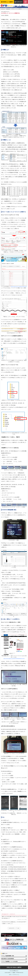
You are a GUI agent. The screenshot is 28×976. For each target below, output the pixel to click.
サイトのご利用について (14, 970)
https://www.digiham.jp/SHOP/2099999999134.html (14, 658)
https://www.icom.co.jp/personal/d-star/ (19, 286)
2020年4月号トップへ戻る (14, 928)
